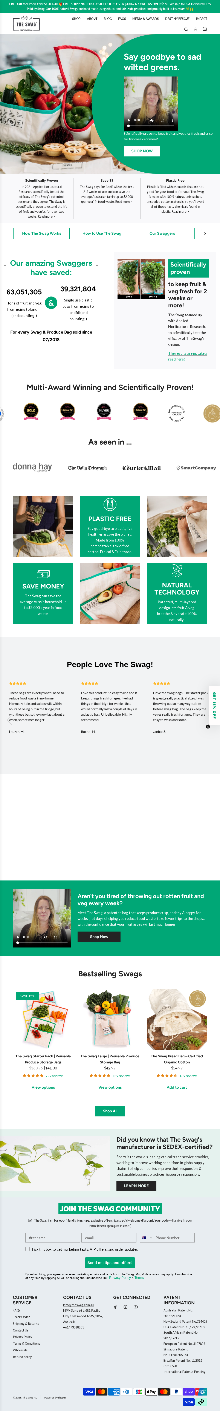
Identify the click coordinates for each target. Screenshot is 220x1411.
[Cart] (205, 29)
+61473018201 (73, 1327)
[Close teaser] (208, 726)
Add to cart (177, 1087)
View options (43, 1087)
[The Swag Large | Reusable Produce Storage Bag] (110, 1019)
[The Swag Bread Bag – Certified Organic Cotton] (177, 1019)
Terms (139, 1278)
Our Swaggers (162, 233)
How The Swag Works (41, 233)
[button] (205, 233)
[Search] (186, 29)
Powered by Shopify (55, 1397)
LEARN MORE (136, 1185)
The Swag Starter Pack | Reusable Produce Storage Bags (43, 1059)
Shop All (110, 1111)
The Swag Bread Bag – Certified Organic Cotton (177, 1059)
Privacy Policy (120, 1278)
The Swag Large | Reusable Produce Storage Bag (110, 1059)
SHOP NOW (142, 151)
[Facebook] (115, 1307)
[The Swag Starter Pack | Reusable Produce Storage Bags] (43, 1019)
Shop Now (99, 936)
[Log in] (195, 29)
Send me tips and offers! (110, 1263)
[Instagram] (125, 1307)
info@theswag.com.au (78, 1305)
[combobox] (147, 1237)
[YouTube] (135, 1307)
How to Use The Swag (101, 233)
